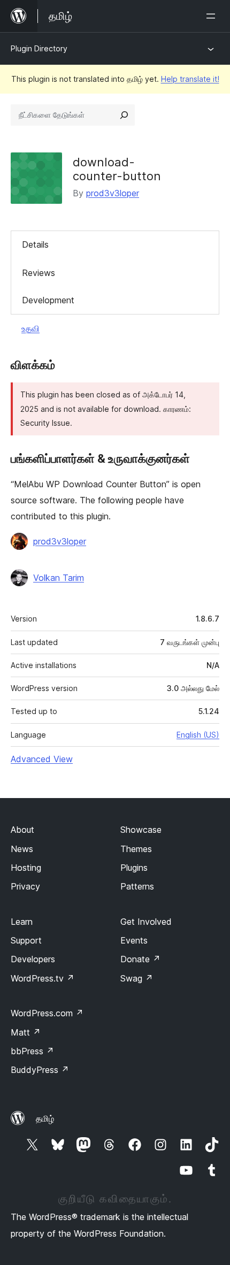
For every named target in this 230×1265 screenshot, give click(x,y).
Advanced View (42, 759)
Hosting (26, 867)
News (22, 849)
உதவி (30, 328)
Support (26, 940)
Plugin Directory (39, 48)
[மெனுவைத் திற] (213, 16)
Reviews (38, 272)
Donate (140, 959)
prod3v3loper (112, 193)
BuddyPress (40, 1069)
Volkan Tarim (58, 577)
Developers (33, 959)
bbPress (32, 1051)
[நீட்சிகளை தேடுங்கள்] (124, 115)
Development (48, 300)
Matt (26, 1032)
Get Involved (146, 921)
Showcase (141, 829)
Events (134, 940)
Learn (22, 921)
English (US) (198, 734)
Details (35, 244)
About (22, 829)
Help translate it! (190, 78)
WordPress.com (47, 1013)
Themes (136, 849)
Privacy (25, 886)
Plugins (134, 867)
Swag (136, 978)
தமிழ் (45, 1118)
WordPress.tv (42, 978)
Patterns (137, 886)
